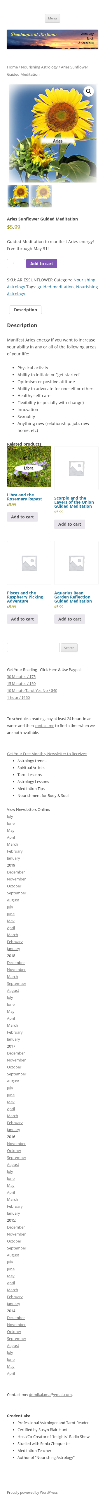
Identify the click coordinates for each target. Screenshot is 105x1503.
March (12, 844)
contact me (44, 725)
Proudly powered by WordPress (32, 1492)
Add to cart (41, 263)
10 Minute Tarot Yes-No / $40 (32, 690)
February (15, 851)
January (13, 858)
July (10, 816)
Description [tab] (25, 309)
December (16, 872)
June (11, 823)
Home (12, 67)
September (16, 893)
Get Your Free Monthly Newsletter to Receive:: (47, 753)
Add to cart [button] (22, 517)
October (14, 886)
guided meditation (56, 287)
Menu (52, 18)
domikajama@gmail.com (50, 1394)
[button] (88, 91)
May (11, 830)
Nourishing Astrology (39, 67)
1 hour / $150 (18, 697)
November (16, 879)
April (11, 837)
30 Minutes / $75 (21, 676)
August (13, 899)
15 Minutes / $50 (21, 683)
